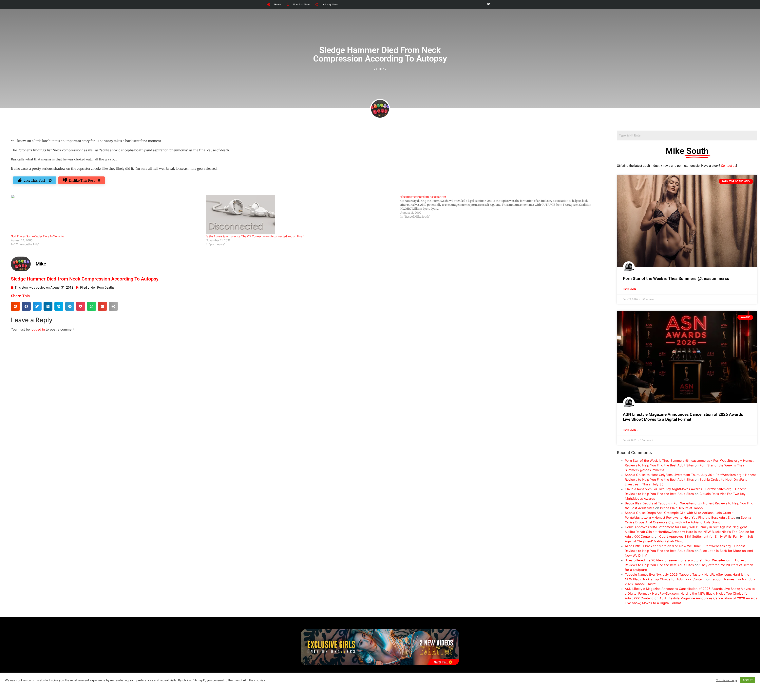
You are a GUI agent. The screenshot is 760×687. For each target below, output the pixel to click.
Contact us (728, 166)
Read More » (630, 288)
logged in (38, 329)
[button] (15, 306)
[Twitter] (488, 4)
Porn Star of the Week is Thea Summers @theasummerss (676, 278)
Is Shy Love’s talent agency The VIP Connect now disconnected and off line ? (255, 236)
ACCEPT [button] (748, 680)
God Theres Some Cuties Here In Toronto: (38, 236)
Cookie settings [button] (726, 680)
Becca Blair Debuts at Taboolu (682, 508)
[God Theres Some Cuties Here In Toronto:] (106, 214)
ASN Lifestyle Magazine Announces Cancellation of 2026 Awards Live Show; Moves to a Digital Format (683, 417)
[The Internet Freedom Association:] (497, 207)
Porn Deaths (105, 287)
